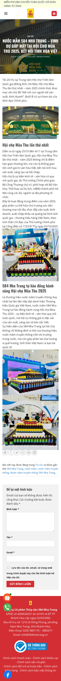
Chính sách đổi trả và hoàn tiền (23, 666)
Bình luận (13, 509)
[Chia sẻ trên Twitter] (17, 452)
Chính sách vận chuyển (31, 662)
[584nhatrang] (30, 13)
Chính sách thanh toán (17, 658)
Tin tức (30, 36)
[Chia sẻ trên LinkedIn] (34, 452)
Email (11, 552)
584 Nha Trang (15, 468)
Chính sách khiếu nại (45, 658)
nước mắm (31, 468)
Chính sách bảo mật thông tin (38, 670)
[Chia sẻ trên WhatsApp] (5, 452)
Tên (10, 537)
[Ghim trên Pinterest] (28, 452)
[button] (6, 13)
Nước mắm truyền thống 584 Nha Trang (32, 472)
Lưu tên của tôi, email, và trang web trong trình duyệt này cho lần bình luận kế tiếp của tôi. (30, 572)
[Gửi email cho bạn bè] (22, 452)
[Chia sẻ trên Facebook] (11, 452)
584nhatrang (43, 56)
